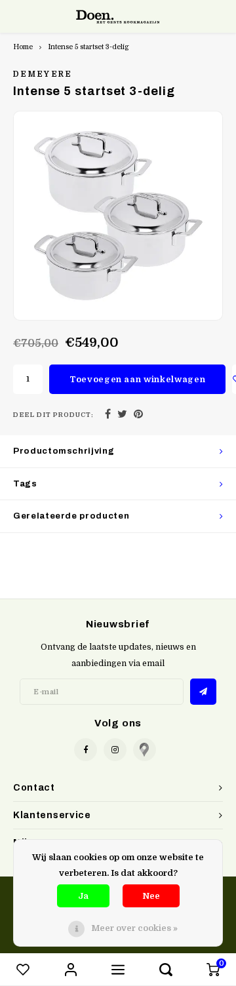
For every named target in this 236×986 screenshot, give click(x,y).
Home (23, 46)
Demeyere (43, 74)
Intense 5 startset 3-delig (88, 46)
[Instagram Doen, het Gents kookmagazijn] (115, 749)
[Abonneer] (203, 692)
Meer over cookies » (134, 928)
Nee (151, 896)
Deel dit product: (53, 414)
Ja (83, 896)
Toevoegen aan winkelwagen (137, 379)
